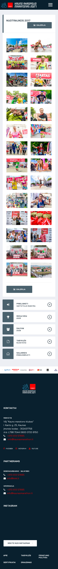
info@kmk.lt (12, 478)
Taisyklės (26, 555)
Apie (5, 555)
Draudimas (26, 562)
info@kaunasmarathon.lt (19, 439)
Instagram (22, 448)
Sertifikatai (9, 562)
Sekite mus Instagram (19, 543)
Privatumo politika (44, 556)
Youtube (34, 448)
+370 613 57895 (15, 435)
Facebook (9, 448)
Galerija (40, 25)
